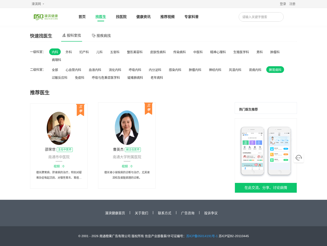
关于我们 (141, 213)
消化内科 (115, 70)
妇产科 (84, 52)
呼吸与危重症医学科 (106, 77)
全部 (55, 70)
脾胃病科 (275, 70)
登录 (283, 4)
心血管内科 (73, 70)
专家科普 (191, 17)
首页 (82, 17)
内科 (55, 52)
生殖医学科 (241, 52)
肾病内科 (255, 70)
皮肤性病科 (158, 52)
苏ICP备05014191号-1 (202, 236)
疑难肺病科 (135, 77)
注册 (292, 4)
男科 (259, 52)
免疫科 (79, 77)
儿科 (99, 52)
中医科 (198, 52)
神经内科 (215, 70)
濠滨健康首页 (115, 213)
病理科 (56, 60)
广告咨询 (187, 213)
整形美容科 (135, 52)
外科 (69, 52)
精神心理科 (218, 52)
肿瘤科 (275, 52)
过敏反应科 (59, 77)
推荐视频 (167, 17)
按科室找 (74, 35)
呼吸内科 (135, 70)
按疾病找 (104, 36)
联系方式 (164, 213)
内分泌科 (155, 70)
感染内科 (175, 70)
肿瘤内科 (195, 70)
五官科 (114, 52)
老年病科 (157, 77)
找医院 (121, 17)
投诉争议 (211, 213)
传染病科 (179, 52)
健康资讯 (143, 17)
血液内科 (95, 70)
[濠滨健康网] (45, 16)
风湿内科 (235, 70)
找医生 (100, 17)
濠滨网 (36, 4)
